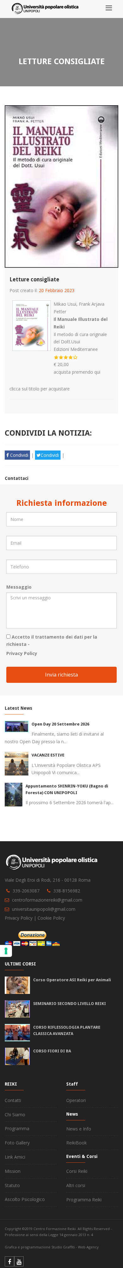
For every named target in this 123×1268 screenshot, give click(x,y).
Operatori (76, 1100)
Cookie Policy (51, 918)
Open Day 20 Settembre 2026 (60, 724)
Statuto (12, 1185)
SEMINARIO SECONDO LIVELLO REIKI (69, 1003)
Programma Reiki (84, 1200)
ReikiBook (76, 1143)
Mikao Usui (65, 304)
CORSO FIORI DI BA (52, 1051)
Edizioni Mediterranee (76, 349)
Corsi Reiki (76, 1171)
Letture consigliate (34, 279)
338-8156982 (66, 891)
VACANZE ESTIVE (48, 755)
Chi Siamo (15, 1115)
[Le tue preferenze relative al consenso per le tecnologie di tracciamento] (6, 951)
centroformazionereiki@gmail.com (47, 900)
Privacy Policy (21, 653)
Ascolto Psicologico (25, 1199)
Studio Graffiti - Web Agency (75, 1247)
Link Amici (15, 1157)
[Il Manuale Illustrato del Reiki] (31, 304)
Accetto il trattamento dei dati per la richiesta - (51, 640)
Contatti (13, 1100)
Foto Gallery (17, 1143)
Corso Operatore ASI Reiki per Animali (72, 979)
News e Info (78, 1129)
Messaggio (19, 587)
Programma (17, 1128)
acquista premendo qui (77, 372)
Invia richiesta (61, 674)
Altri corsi (75, 1185)
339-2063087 (26, 891)
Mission (12, 1171)
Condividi (18, 455)
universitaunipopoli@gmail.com (43, 909)
